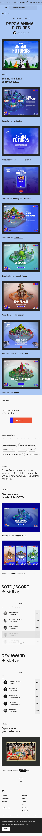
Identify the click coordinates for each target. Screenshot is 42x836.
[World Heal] (21, 218)
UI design (35, 454)
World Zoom (6, 315)
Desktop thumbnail (19, 536)
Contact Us (25, 811)
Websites (4, 795)
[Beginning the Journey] (21, 180)
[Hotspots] (21, 102)
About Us (25, 808)
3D (27, 454)
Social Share (23, 354)
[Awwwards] (6, 7)
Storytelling (17, 454)
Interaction (18, 237)
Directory (4, 805)
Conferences (6, 808)
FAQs (23, 805)
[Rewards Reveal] (21, 335)
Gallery (16, 392)
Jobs (23, 798)
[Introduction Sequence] (21, 141)
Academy (25, 795)
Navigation (17, 121)
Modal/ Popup (21, 276)
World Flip (5, 392)
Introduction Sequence (10, 160)
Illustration (6, 454)
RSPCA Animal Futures (21, 25)
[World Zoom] (21, 296)
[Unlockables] (21, 257)
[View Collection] (21, 751)
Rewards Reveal (8, 354)
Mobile (4, 574)
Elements (4, 801)
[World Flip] (21, 373)
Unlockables (6, 276)
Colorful (32, 450)
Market (24, 801)
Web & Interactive (8, 450)
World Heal (6, 237)
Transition (27, 160)
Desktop (5, 536)
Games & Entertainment (27, 445)
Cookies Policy (23, 824)
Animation (22, 450)
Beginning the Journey (10, 199)
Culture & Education (9, 445)
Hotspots (5, 121)
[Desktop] (21, 517)
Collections (5, 798)
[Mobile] (21, 555)
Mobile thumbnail (18, 574)
